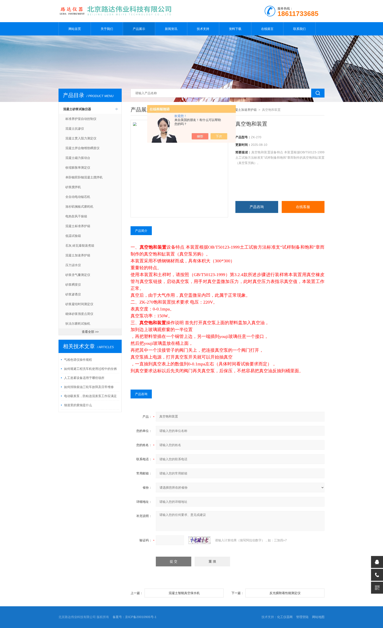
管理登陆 (302, 617)
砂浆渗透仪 (73, 294)
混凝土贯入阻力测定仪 (80, 138)
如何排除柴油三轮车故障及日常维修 (89, 387)
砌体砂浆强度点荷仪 (79, 314)
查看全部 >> (90, 332)
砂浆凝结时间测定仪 (79, 304)
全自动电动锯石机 (77, 197)
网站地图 (318, 617)
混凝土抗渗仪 (74, 128)
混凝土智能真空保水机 (184, 593)
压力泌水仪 (73, 265)
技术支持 (203, 29)
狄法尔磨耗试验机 (77, 323)
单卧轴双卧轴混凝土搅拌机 (84, 177)
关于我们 (107, 29)
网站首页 (74, 29)
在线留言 (267, 29)
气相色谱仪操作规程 (78, 359)
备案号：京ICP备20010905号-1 (134, 617)
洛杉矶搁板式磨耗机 (79, 206)
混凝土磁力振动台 (77, 158)
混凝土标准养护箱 (77, 226)
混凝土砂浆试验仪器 (77, 109)
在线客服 (303, 207)
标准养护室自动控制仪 (80, 119)
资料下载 (235, 29)
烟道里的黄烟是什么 (78, 405)
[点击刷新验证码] (199, 540)
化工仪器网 (285, 617)
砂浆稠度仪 (73, 284)
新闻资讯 (171, 29)
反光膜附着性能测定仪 (285, 593)
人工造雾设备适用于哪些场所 (84, 378)
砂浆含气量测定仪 (77, 275)
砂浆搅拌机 (73, 187)
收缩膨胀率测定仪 (77, 167)
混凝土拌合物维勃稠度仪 (82, 148)
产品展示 (139, 29)
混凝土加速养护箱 (77, 255)
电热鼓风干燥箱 (76, 216)
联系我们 (299, 29)
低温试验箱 (73, 236)
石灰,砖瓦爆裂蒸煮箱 (79, 245)
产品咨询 (257, 207)
